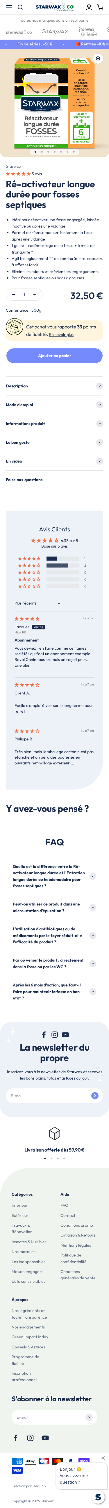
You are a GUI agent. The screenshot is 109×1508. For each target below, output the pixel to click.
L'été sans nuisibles (28, 1281)
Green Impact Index (30, 1336)
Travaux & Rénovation (22, 1228)
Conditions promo (76, 1225)
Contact (67, 1215)
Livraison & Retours (77, 1235)
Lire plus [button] (22, 665)
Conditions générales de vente (78, 1274)
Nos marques (23, 1251)
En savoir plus (61, 334)
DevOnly (39, 1486)
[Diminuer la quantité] (13, 294)
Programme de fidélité (25, 1360)
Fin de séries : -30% (32, 44)
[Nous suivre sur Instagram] (54, 1034)
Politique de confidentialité (73, 1258)
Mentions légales (75, 1245)
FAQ (64, 1205)
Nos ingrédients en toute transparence (29, 1314)
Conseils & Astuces (28, 1347)
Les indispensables (28, 1261)
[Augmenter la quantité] (35, 294)
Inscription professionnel (24, 1376)
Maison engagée (27, 1271)
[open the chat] (98, 1497)
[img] (27, 618)
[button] (19, 173)
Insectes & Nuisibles (29, 1241)
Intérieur (20, 1205)
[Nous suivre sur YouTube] (65, 1034)
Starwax (13, 166)
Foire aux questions (24, 479)
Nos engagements (28, 1327)
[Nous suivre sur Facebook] (44, 1034)
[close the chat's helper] (103, 1458)
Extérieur (20, 1215)
